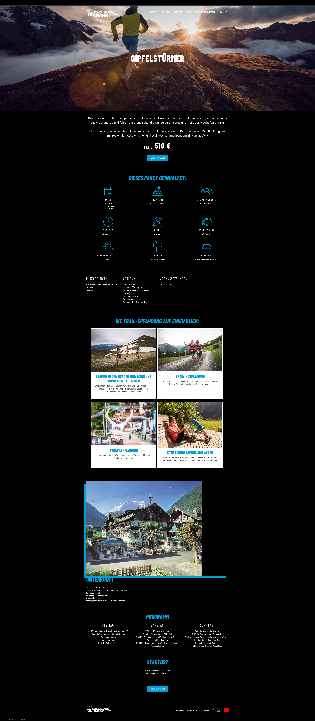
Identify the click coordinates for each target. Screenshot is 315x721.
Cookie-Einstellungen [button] (16, 719)
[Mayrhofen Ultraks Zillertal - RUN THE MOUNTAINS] (103, 15)
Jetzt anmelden (158, 158)
